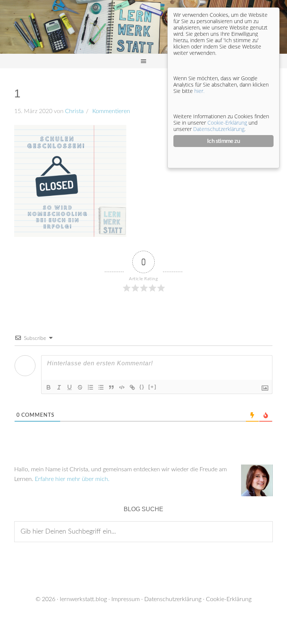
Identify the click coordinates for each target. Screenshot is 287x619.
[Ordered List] (90, 387)
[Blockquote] (111, 387)
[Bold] (48, 387)
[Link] (132, 387)
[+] (152, 387)
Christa (74, 111)
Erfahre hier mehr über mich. (72, 479)
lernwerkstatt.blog (83, 599)
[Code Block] (122, 387)
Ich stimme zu (223, 141)
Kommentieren (110, 111)
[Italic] (59, 387)
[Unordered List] (101, 387)
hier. (199, 90)
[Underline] (69, 387)
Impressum (125, 599)
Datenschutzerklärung (172, 599)
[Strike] (80, 387)
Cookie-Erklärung (228, 599)
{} (142, 387)
